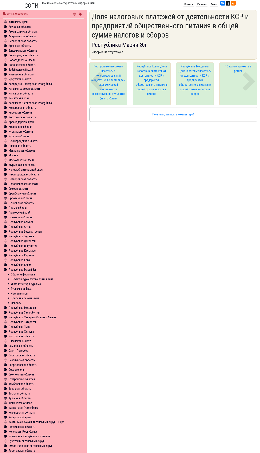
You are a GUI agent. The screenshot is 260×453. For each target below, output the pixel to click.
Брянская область (20, 46)
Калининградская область (25, 88)
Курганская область (21, 131)
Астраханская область (22, 36)
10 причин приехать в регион (238, 69)
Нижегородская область (24, 174)
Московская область (21, 160)
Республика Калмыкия (22, 250)
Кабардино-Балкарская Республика (31, 84)
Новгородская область (23, 179)
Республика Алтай (20, 227)
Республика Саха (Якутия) (25, 312)
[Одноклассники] (233, 3)
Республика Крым (20, 265)
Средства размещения (25, 298)
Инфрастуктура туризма (26, 284)
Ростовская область (21, 336)
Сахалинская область (22, 360)
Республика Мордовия (23, 308)
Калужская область (21, 93)
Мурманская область (22, 165)
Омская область (19, 188)
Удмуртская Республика (23, 408)
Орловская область (21, 198)
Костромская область (22, 117)
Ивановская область (21, 74)
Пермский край (18, 208)
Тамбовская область (21, 384)
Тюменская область (21, 403)
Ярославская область (22, 450)
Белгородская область (23, 41)
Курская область (19, 136)
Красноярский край (20, 127)
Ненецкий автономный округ (26, 169)
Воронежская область (22, 65)
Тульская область (20, 398)
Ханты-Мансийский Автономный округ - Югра (36, 422)
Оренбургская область (23, 193)
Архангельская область (23, 31)
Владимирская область (23, 50)
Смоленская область (21, 374)
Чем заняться (19, 293)
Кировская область (20, 112)
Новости (16, 303)
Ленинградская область (23, 141)
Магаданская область (22, 150)
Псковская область (21, 217)
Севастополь (17, 369)
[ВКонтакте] (222, 3)
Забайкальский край (21, 69)
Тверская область (20, 389)
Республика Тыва (19, 327)
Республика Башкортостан (25, 231)
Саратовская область (22, 355)
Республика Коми (19, 260)
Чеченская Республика (23, 431)
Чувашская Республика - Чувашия (29, 436)
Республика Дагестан (22, 241)
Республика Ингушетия (23, 246)
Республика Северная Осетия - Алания (32, 317)
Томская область (19, 393)
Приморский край (19, 212)
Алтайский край (18, 22)
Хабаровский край (20, 417)
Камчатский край (19, 98)
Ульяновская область (22, 412)
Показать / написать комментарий (173, 114)
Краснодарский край (21, 122)
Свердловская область (23, 365)
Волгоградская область (23, 55)
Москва (13, 155)
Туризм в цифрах (21, 289)
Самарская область (21, 346)
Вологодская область (22, 60)
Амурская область (20, 27)
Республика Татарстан (23, 322)
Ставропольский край (22, 379)
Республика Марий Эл (22, 269)
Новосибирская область (23, 184)
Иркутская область (20, 79)
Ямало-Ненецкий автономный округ (30, 446)
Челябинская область (22, 427)
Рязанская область (20, 341)
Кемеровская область (22, 108)
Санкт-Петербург (19, 350)
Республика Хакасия (21, 331)
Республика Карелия (21, 255)
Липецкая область (20, 146)
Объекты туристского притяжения (32, 279)
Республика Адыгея (21, 222)
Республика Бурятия (21, 236)
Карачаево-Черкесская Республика (31, 103)
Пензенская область (21, 203)
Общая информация (23, 274)
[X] (228, 3)
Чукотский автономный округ (26, 441)
